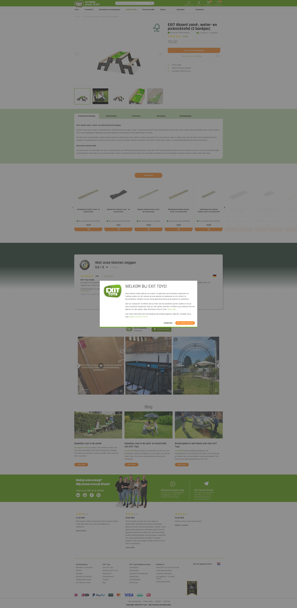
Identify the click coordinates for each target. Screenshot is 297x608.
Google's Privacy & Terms (138, 317)
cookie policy (171, 309)
